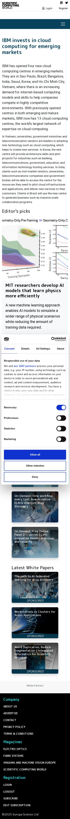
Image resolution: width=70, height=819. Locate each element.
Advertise (10, 713)
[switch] (61, 418)
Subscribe (10, 798)
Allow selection (35, 465)
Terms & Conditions (18, 734)
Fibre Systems (13, 756)
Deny (35, 476)
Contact (9, 720)
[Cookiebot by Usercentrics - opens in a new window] (51, 339)
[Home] (17, 5)
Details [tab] (25, 348)
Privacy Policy (14, 727)
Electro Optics (15, 749)
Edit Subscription (16, 805)
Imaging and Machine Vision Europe (29, 762)
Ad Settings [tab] (43, 348)
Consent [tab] (9, 348)
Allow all (35, 454)
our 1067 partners (25, 366)
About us (10, 706)
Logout (9, 791)
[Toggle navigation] (63, 24)
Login (7, 785)
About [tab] (60, 348)
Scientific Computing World (24, 769)
